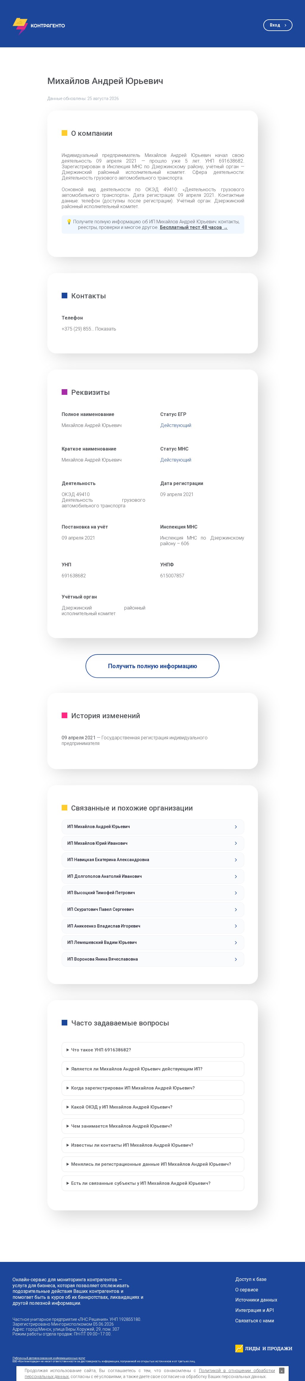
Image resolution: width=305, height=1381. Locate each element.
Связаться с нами (254, 1321)
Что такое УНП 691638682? (101, 1050)
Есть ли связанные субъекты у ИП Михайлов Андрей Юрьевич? (141, 1183)
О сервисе (246, 1290)
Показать (105, 329)
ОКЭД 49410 (76, 494)
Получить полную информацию (152, 666)
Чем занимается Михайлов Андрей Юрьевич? (121, 1126)
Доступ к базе (251, 1279)
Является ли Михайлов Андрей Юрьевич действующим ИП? (137, 1069)
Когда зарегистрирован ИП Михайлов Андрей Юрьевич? (133, 1088)
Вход (275, 25)
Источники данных (256, 1300)
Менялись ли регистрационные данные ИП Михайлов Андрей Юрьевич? (151, 1164)
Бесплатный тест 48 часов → (194, 227)
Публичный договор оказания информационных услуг (49, 1358)
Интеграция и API (254, 1310)
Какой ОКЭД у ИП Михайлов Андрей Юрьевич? (121, 1107)
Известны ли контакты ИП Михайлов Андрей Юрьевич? (132, 1145)
